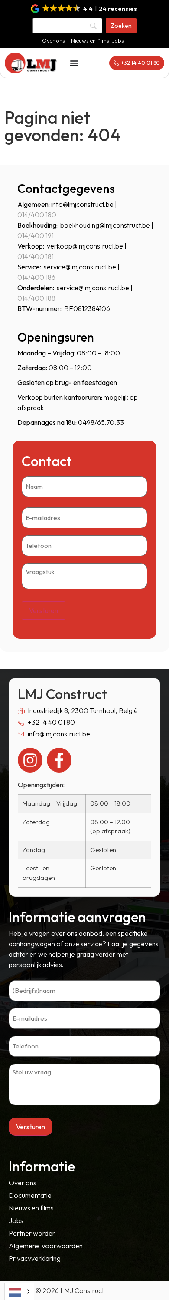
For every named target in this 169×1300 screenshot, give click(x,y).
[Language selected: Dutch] (19, 1291)
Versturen (43, 610)
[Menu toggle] (74, 63)
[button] (85, 8)
